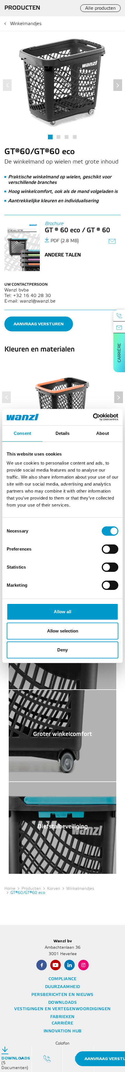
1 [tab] (50, 137)
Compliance (62, 979)
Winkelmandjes (26, 24)
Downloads (62, 1003)
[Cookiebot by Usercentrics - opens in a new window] (92, 417)
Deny (62, 649)
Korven (53, 889)
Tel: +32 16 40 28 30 (27, 296)
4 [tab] (74, 137)
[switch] (110, 549)
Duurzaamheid (62, 987)
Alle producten (100, 8)
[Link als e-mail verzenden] (112, 242)
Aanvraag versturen (39, 323)
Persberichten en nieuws (62, 995)
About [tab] (102, 433)
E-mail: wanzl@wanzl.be (30, 301)
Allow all (62, 611)
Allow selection (62, 630)
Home (9, 889)
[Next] (117, 85)
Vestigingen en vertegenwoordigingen (62, 1009)
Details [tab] (63, 433)
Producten (31, 889)
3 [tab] (66, 137)
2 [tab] (58, 137)
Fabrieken (62, 1017)
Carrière (120, 352)
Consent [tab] (22, 433)
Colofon (62, 1043)
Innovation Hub (63, 1031)
